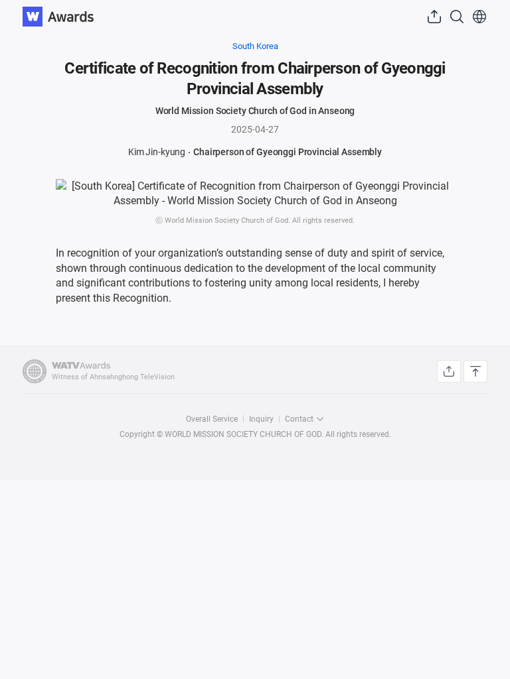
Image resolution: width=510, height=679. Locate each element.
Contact (299, 419)
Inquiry (261, 419)
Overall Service (212, 419)
